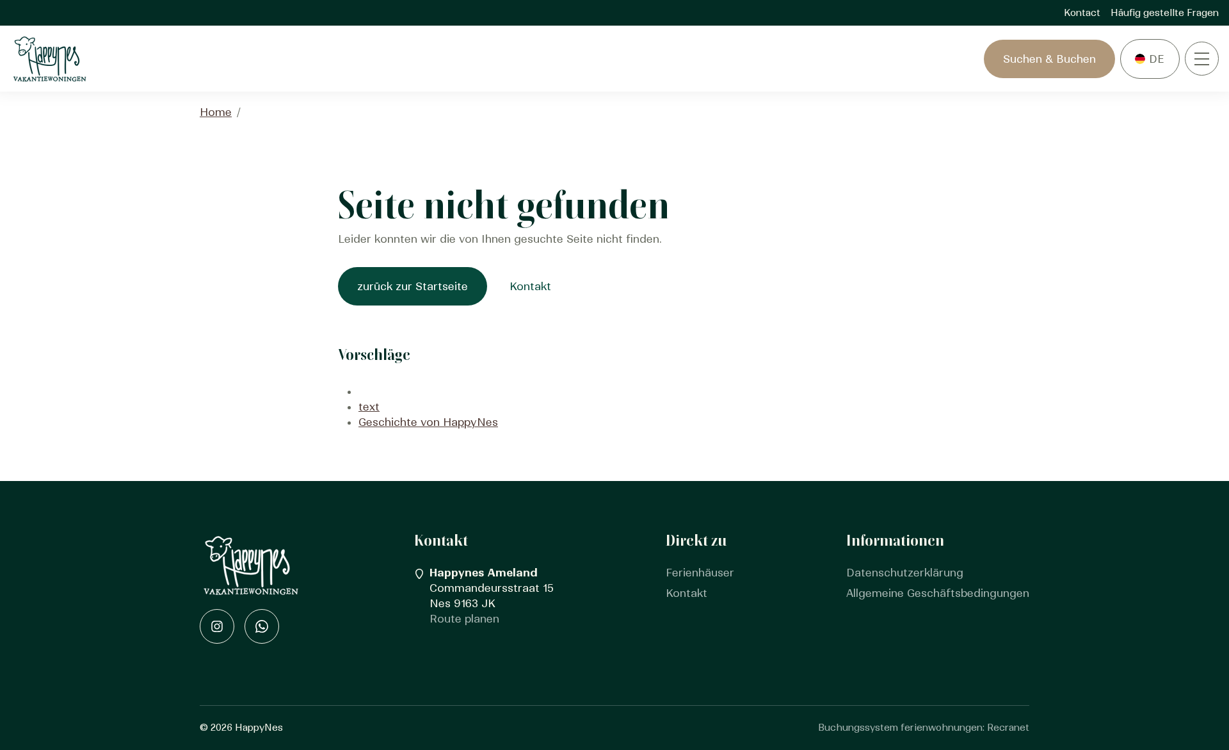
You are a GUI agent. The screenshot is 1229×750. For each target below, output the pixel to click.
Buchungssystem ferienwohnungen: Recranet (923, 727)
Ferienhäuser (700, 572)
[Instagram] (217, 626)
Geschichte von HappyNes (428, 422)
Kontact (1082, 13)
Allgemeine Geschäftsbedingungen (937, 593)
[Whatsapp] (262, 626)
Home (216, 112)
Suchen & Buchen (1049, 59)
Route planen (464, 618)
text (369, 406)
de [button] (1156, 59)
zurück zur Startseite (412, 286)
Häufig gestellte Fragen (1165, 13)
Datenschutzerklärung (904, 572)
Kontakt (530, 286)
